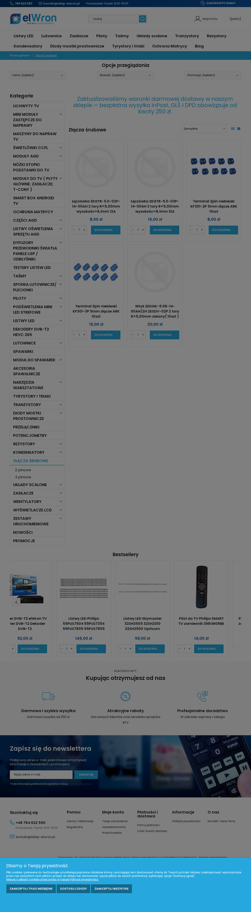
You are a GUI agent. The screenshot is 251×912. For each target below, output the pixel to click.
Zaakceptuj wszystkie (111, 889)
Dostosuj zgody (73, 889)
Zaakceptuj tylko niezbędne (31, 889)
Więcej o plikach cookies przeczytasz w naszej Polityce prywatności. (52, 879)
